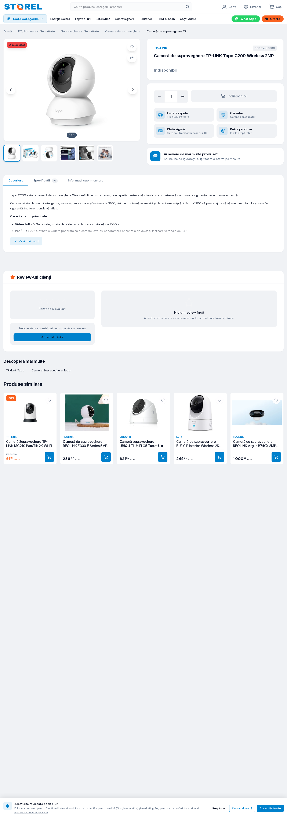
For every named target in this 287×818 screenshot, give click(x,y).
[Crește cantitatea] (183, 96)
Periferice (146, 19)
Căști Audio (188, 19)
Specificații (44, 180)
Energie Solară (60, 19)
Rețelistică (103, 19)
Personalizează (242, 808)
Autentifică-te (52, 337)
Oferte (275, 19)
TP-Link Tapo (15, 370)
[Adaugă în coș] (49, 457)
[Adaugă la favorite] (132, 46)
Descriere (15, 180)
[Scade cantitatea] (159, 96)
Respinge (218, 808)
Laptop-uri (83, 19)
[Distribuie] (132, 57)
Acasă (7, 31)
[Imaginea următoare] (132, 89)
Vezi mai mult (29, 241)
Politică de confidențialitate (31, 812)
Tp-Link (160, 48)
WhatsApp (248, 19)
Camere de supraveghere (122, 31)
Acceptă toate (270, 808)
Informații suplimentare (85, 180)
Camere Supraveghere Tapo (51, 370)
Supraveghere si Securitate (80, 31)
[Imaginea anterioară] (10, 89)
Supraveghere (125, 19)
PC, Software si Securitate (36, 31)
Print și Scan (166, 19)
